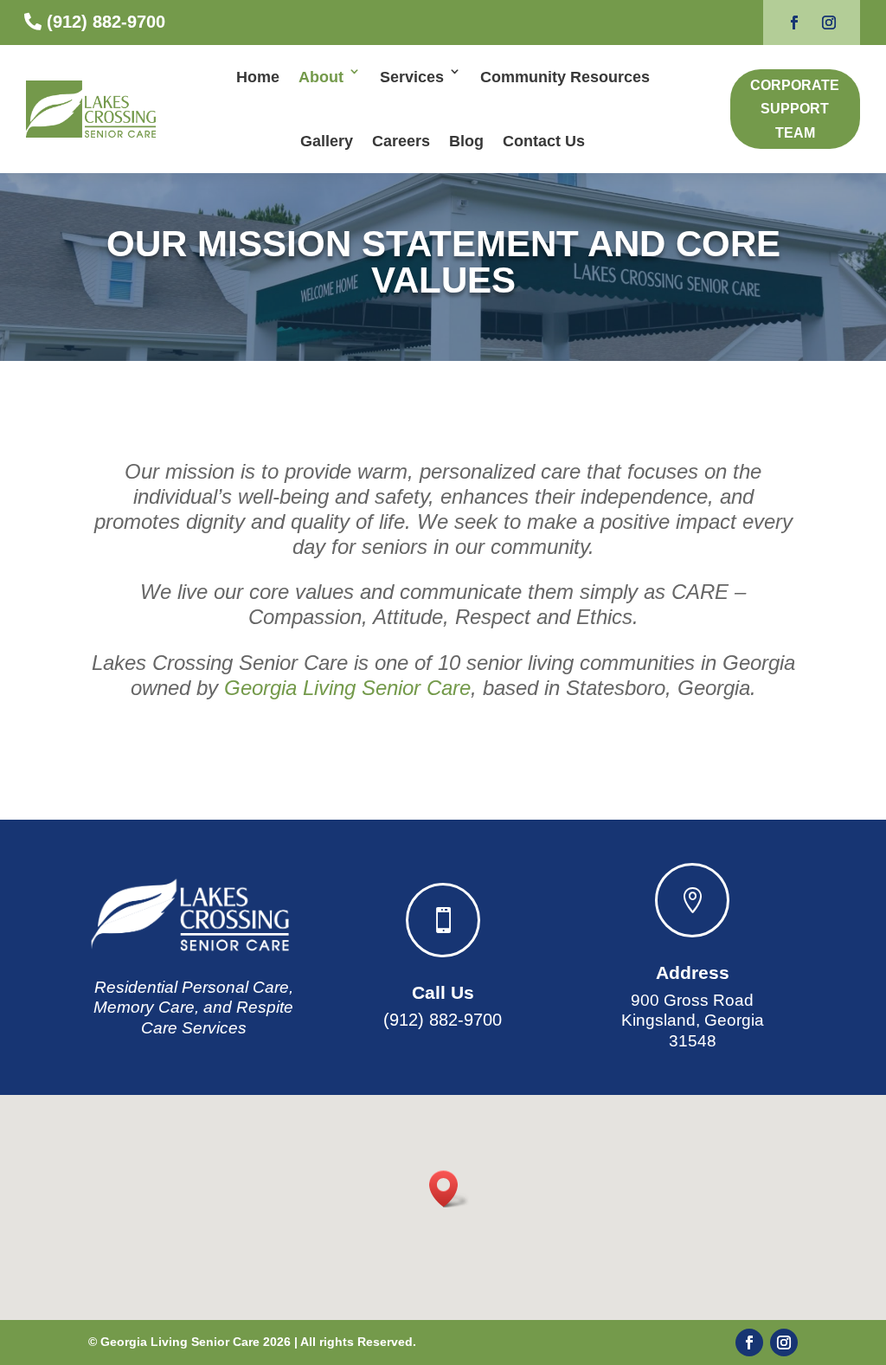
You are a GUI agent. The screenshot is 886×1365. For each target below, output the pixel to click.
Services (412, 77)
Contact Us (544, 141)
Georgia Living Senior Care (347, 687)
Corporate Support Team (794, 108)
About (321, 77)
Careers (401, 141)
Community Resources (565, 77)
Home (257, 77)
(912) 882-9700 (106, 21)
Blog (466, 141)
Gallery (326, 141)
